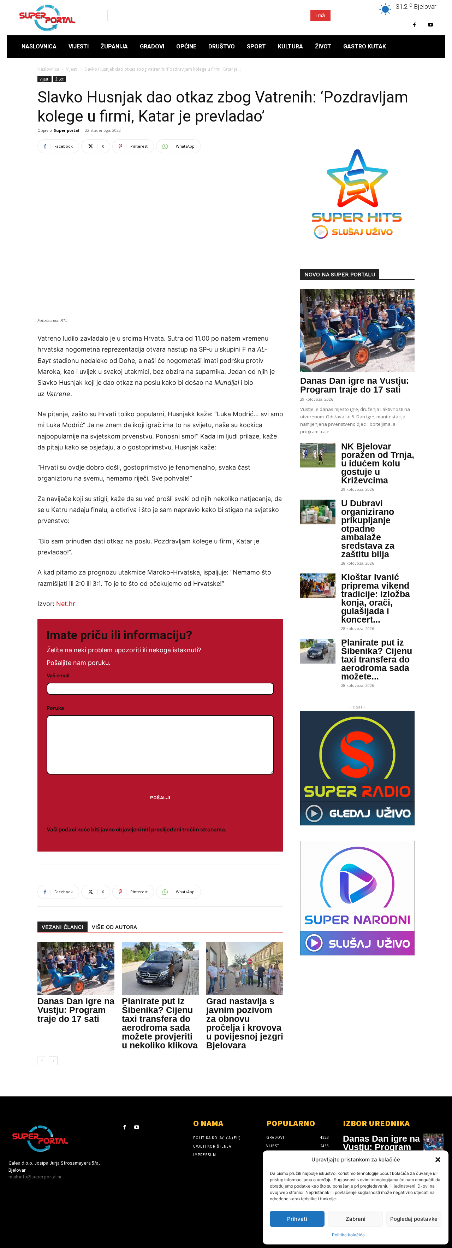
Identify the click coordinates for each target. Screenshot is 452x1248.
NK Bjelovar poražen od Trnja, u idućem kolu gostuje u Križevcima (377, 463)
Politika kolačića (348, 1234)
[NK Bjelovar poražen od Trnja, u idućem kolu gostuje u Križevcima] (317, 455)
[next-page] (53, 1060)
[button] (437, 1159)
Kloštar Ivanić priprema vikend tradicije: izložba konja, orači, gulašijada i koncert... (375, 598)
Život (59, 79)
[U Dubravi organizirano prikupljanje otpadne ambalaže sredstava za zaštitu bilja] (317, 512)
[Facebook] (414, 25)
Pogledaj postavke (414, 1218)
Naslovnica (48, 69)
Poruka (55, 708)
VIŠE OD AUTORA (114, 927)
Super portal (66, 130)
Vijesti (72, 69)
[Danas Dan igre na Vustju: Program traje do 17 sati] (75, 968)
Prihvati (297, 1218)
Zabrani (355, 1218)
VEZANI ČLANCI (62, 927)
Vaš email (58, 675)
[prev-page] (41, 1060)
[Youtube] (430, 25)
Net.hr (65, 603)
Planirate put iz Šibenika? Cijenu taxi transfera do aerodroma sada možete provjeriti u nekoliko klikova (160, 1023)
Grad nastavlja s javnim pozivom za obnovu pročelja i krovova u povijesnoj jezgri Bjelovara (244, 1023)
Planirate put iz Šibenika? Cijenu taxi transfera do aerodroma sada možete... (376, 659)
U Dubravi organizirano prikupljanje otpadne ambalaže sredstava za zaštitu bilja (367, 528)
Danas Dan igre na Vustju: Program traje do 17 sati (75, 1010)
